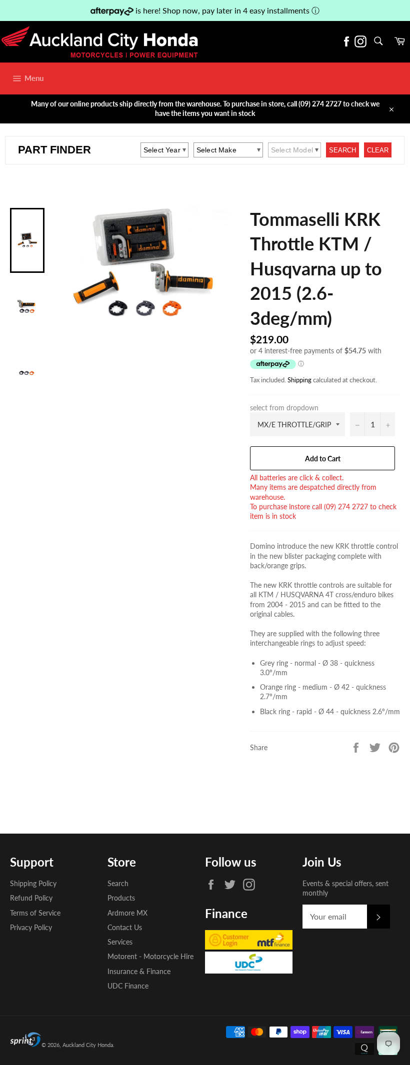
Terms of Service (35, 913)
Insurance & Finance (139, 971)
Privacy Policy (31, 927)
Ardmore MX (128, 913)
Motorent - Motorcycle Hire (151, 956)
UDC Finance (128, 986)
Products (121, 898)
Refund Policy (31, 898)
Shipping (300, 380)
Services (120, 942)
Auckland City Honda (87, 1045)
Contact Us (125, 927)
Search (118, 883)
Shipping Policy (33, 883)
